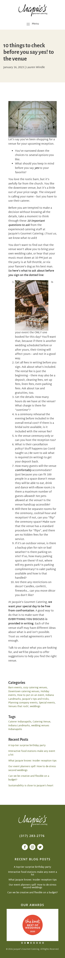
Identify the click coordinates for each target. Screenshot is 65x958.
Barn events (15, 688)
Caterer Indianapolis (19, 722)
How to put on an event (30, 695)
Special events (47, 703)
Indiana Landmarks (19, 726)
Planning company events (23, 703)
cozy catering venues (35, 688)
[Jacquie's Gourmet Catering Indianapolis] (32, 10)
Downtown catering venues (23, 691)
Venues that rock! (18, 706)
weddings (35, 706)
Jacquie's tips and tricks (35, 699)
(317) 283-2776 (32, 836)
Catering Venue (41, 722)
